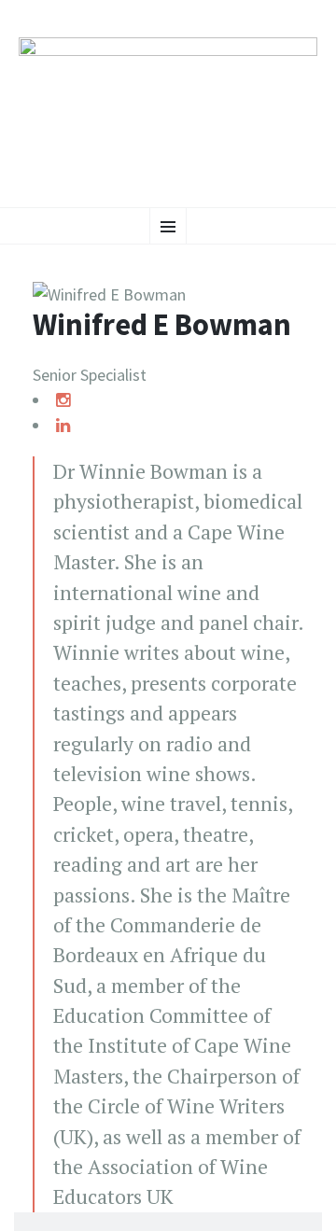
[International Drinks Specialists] (168, 101)
